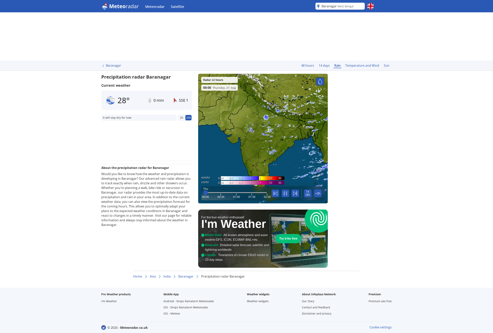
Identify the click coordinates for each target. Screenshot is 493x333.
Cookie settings (381, 327)
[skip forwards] (295, 193)
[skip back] (275, 193)
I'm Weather (109, 301)
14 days (324, 65)
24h (188, 117)
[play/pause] (285, 193)
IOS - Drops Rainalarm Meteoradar (185, 307)
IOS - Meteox (171, 313)
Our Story (308, 301)
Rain (337, 65)
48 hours (307, 65)
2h (181, 117)
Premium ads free (380, 301)
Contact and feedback (316, 307)
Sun (386, 65)
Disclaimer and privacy (316, 313)
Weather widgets (258, 301)
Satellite (177, 6)
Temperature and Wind (362, 65)
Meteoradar (155, 6)
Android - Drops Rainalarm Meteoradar (188, 301)
